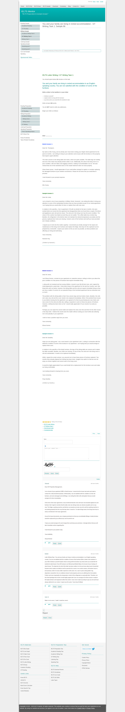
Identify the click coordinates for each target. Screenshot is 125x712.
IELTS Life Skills (55, 677)
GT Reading (25, 28)
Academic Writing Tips (57, 654)
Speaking (23, 53)
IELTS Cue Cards (55, 675)
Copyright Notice (86, 662)
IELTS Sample (46, 6)
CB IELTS (23, 680)
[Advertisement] (30, 82)
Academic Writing (26, 116)
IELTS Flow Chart (25, 656)
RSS (98, 479)
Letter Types (54, 680)
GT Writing (24, 124)
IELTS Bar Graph (25, 648)
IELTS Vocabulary (55, 672)
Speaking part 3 (26, 49)
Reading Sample (25, 23)
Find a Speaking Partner (28, 131)
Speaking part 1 (26, 46)
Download (55, 6)
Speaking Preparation (26, 129)
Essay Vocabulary (25, 137)
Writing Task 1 (26, 118)
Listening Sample (25, 41)
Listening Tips (54, 659)
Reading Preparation (26, 106)
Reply (54, 543)
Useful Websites (25, 690)
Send (52, 473)
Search (82, 6)
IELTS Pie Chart (25, 659)
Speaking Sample (25, 44)
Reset (98, 1)
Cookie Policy (85, 657)
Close (50, 617)
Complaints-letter (48, 430)
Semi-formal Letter (49, 428)
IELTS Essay (24, 664)
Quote (59, 543)
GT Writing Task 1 (27, 36)
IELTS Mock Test (25, 134)
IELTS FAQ (29, 6)
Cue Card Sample (25, 51)
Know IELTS (24, 677)
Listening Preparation (26, 127)
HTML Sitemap (86, 668)
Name (45, 439)
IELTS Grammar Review (57, 669)
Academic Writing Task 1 (28, 33)
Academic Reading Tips (57, 651)
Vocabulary (63, 6)
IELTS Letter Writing (49, 424)
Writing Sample (25, 31)
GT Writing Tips (55, 656)
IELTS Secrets (24, 682)
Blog (69, 6)
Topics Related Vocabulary (27, 140)
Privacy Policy (85, 660)
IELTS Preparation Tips (57, 648)
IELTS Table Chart (25, 654)
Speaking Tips (54, 662)
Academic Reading (27, 25)
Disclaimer (84, 665)
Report (45, 617)
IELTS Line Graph (25, 651)
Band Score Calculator (26, 685)
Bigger (94, 1)
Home (22, 6)
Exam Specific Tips (25, 688)
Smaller (101, 1)
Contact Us (76, 6)
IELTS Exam (37, 6)
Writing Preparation (25, 113)
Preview (47, 473)
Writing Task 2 (25, 39)
